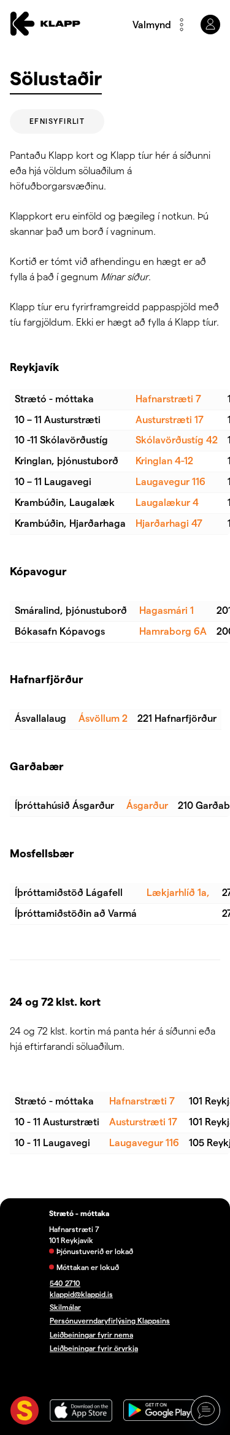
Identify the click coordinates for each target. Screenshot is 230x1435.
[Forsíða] (45, 24)
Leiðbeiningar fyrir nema (91, 1335)
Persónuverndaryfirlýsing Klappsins (110, 1321)
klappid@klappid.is (81, 1294)
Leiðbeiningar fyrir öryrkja (94, 1348)
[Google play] (159, 1412)
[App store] (81, 1412)
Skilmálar (65, 1307)
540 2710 (65, 1283)
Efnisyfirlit (57, 121)
